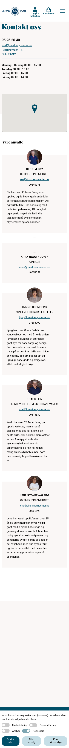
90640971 (34, 184)
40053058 (34, 272)
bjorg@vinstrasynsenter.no (34, 317)
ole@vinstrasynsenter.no (34, 179)
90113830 (34, 414)
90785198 (34, 511)
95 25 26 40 (11, 40)
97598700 (34, 322)
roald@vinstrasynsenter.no (34, 409)
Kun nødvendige (55, 741)
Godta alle (10, 741)
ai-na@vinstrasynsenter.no (34, 267)
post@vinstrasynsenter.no (17, 45)
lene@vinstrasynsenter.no (35, 505)
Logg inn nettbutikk (35, 14)
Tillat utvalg (31, 741)
